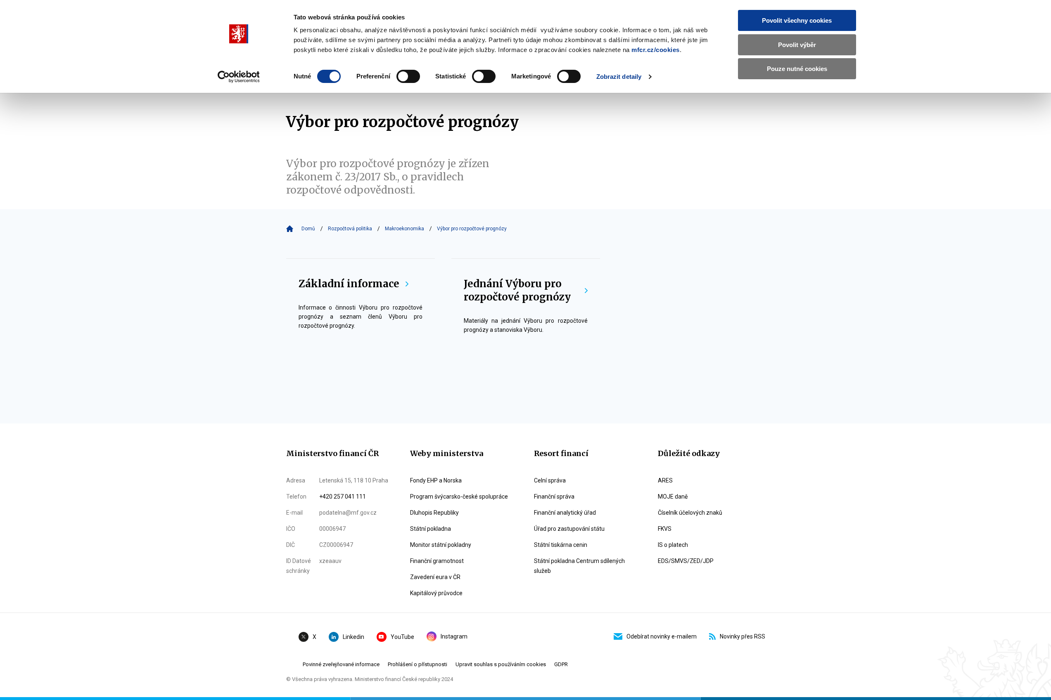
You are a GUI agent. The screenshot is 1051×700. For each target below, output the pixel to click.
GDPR (561, 664)
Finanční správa (554, 496)
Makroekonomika (404, 229)
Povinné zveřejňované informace (341, 664)
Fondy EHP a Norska (436, 480)
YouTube (402, 637)
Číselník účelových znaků (690, 512)
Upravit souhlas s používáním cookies (501, 664)
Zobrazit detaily (619, 76)
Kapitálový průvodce (436, 593)
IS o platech (673, 545)
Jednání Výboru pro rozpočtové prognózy (517, 290)
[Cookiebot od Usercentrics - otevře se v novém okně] (238, 77)
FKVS (664, 528)
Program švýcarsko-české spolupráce (459, 496)
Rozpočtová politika (350, 229)
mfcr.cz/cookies (655, 49)
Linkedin (353, 637)
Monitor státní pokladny (440, 545)
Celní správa (550, 480)
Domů (308, 229)
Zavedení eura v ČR (435, 577)
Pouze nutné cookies (797, 68)
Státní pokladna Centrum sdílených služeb (579, 566)
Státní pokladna (430, 528)
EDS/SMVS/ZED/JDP (686, 561)
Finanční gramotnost (437, 561)
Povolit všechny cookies (797, 20)
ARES (665, 480)
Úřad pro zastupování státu (569, 528)
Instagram (454, 636)
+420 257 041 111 (342, 496)
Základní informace (349, 283)
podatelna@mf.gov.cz (348, 512)
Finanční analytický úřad (565, 512)
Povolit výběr (797, 44)
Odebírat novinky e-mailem (661, 636)
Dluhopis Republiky (434, 512)
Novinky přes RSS (742, 636)
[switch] (408, 76)
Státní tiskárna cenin (560, 545)
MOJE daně (673, 496)
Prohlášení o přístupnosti (417, 664)
